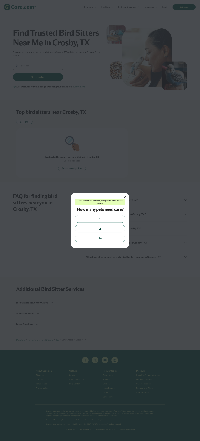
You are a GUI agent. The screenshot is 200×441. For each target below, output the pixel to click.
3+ (100, 238)
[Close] (125, 197)
